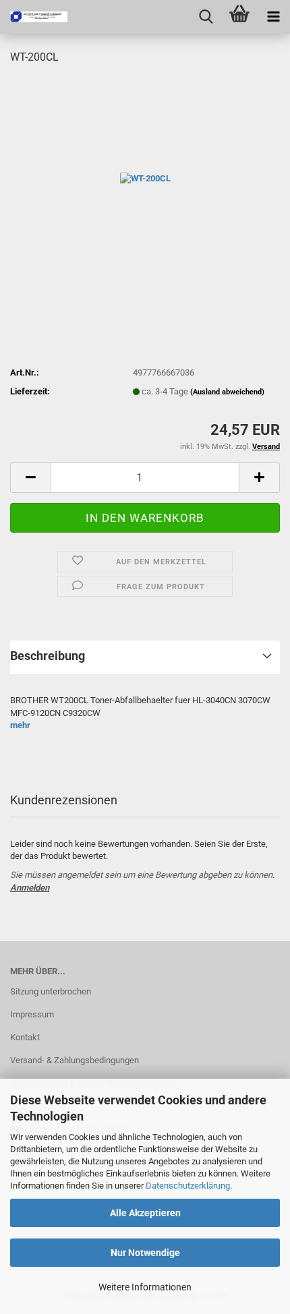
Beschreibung (47, 656)
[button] (30, 477)
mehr (20, 725)
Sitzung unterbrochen (50, 991)
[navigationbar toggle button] (273, 17)
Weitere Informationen (145, 1287)
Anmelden (29, 888)
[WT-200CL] (145, 178)
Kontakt (25, 1037)
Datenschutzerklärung (188, 1186)
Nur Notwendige (145, 1252)
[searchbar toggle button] (206, 17)
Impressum (32, 1014)
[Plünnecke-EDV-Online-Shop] (33, 17)
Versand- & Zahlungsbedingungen (74, 1060)
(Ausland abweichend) (227, 392)
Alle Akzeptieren (145, 1212)
